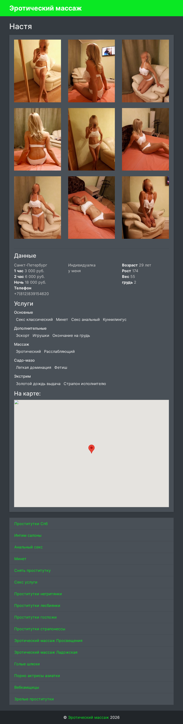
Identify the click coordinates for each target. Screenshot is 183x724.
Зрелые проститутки (34, 699)
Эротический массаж (45, 8)
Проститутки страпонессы (39, 628)
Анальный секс (28, 547)
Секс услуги (25, 582)
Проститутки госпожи (35, 617)
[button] (91, 449)
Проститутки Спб (31, 523)
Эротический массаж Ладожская (45, 652)
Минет (20, 558)
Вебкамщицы (26, 687)
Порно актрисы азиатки (37, 675)
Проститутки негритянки (38, 593)
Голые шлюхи (27, 663)
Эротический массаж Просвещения (48, 640)
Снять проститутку (32, 570)
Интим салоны (27, 535)
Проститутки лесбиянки (37, 605)
